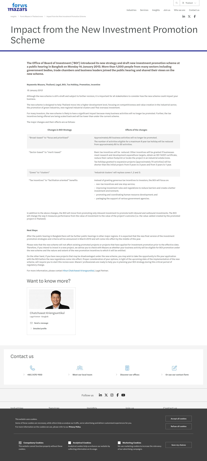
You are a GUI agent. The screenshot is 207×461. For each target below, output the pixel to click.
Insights (156, 9)
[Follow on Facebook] (117, 395)
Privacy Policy (75, 426)
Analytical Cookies (82, 443)
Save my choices (179, 444)
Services (144, 9)
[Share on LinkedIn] (183, 16)
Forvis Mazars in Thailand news (31, 16)
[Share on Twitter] (189, 16)
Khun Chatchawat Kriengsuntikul (78, 270)
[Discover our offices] (127, 371)
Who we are (179, 9)
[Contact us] (32, 371)
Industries (131, 9)
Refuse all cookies (178, 426)
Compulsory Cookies (33, 443)
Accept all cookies (178, 418)
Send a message (41, 323)
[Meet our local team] (80, 371)
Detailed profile (40, 328)
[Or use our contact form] (174, 371)
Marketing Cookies (132, 443)
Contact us (194, 9)
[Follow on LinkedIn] (100, 395)
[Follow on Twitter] (106, 395)
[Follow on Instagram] (112, 395)
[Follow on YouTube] (123, 395)
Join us (167, 9)
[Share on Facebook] (194, 16)
